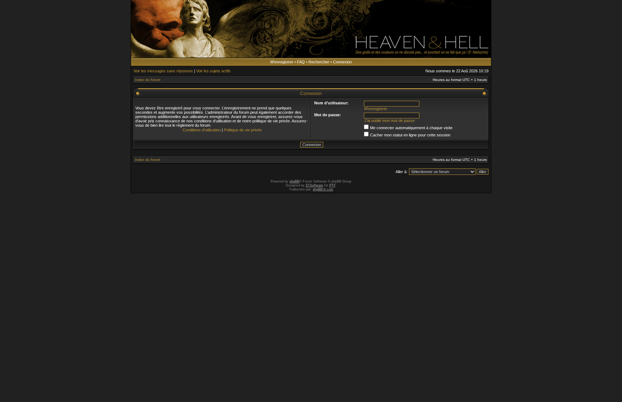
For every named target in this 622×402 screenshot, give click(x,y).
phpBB (294, 181)
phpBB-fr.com (323, 189)
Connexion (342, 62)
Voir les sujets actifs (213, 71)
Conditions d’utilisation (201, 130)
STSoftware (314, 185)
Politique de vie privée (243, 130)
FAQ (301, 62)
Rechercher (318, 62)
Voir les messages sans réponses (163, 71)
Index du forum (147, 80)
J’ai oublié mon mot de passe (389, 120)
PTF (332, 185)
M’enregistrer (281, 62)
